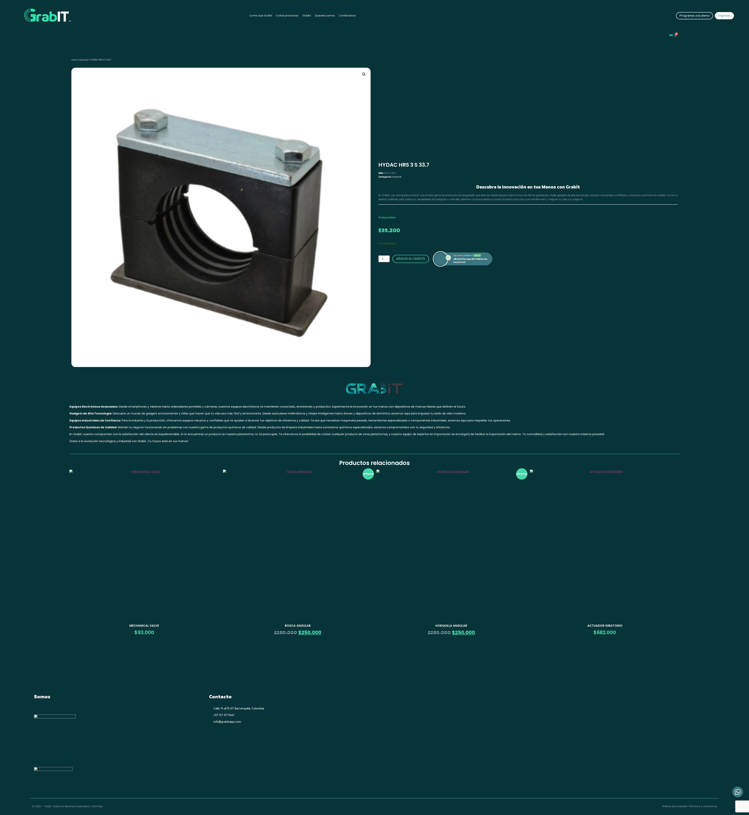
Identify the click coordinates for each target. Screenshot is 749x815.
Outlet (307, 15)
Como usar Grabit (260, 15)
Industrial (83, 60)
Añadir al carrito (410, 258)
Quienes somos (325, 15)
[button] (363, 74)
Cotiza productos (287, 15)
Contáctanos (347, 15)
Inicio (73, 60)
